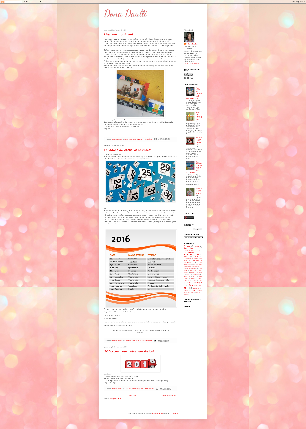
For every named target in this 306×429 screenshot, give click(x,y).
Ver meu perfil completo (191, 64)
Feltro (185, 256)
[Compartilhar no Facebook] (166, 139)
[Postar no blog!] (161, 139)
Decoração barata (189, 250)
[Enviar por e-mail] (159, 139)
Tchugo (193, 290)
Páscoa (193, 278)
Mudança (199, 272)
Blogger (175, 414)
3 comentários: (148, 139)
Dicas (198, 250)
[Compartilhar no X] (164, 139)
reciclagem (198, 283)
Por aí (200, 280)
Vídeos (186, 294)
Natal (187, 274)
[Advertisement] (193, 366)
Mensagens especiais (190, 268)
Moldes (192, 272)
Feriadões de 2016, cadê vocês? (128, 149)
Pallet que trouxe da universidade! (199, 116)
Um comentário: (147, 340)
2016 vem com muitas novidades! (129, 351)
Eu (198, 254)
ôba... (194, 276)
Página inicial (132, 395)
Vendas (198, 292)
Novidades (187, 276)
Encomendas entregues (189, 253)
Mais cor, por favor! (118, 34)
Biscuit (197, 246)
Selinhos (196, 288)
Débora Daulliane (192, 44)
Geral (196, 256)
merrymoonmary (157, 414)
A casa (187, 246)
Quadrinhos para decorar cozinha (199, 191)
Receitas (188, 282)
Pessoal (194, 280)
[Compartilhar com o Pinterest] (168, 139)
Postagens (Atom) (115, 399)
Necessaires (196, 274)
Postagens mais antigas (168, 395)
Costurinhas (188, 248)
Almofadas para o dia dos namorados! (199, 141)
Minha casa (193, 270)
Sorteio (186, 290)
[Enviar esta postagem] (155, 139)
